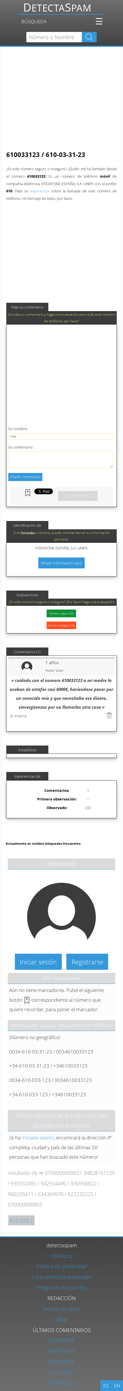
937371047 (61, 1350)
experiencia (39, 190)
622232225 (81, 1194)
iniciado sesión (38, 1137)
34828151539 (99, 1172)
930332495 (23, 1183)
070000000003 (62, 1172)
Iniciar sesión (38, 961)
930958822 (83, 1183)
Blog (62, 1319)
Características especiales (61, 1276)
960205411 (20, 1194)
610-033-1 (21, 1220)
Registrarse (87, 961)
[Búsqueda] (61, 9)
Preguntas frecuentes (62, 1287)
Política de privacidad (62, 1266)
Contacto (61, 1255)
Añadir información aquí (61, 563)
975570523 (61, 1382)
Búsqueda (34, 21)
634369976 (51, 1194)
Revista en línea (61, 1308)
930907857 (61, 1340)
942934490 (53, 1183)
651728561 (61, 1372)
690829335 (61, 1361)
